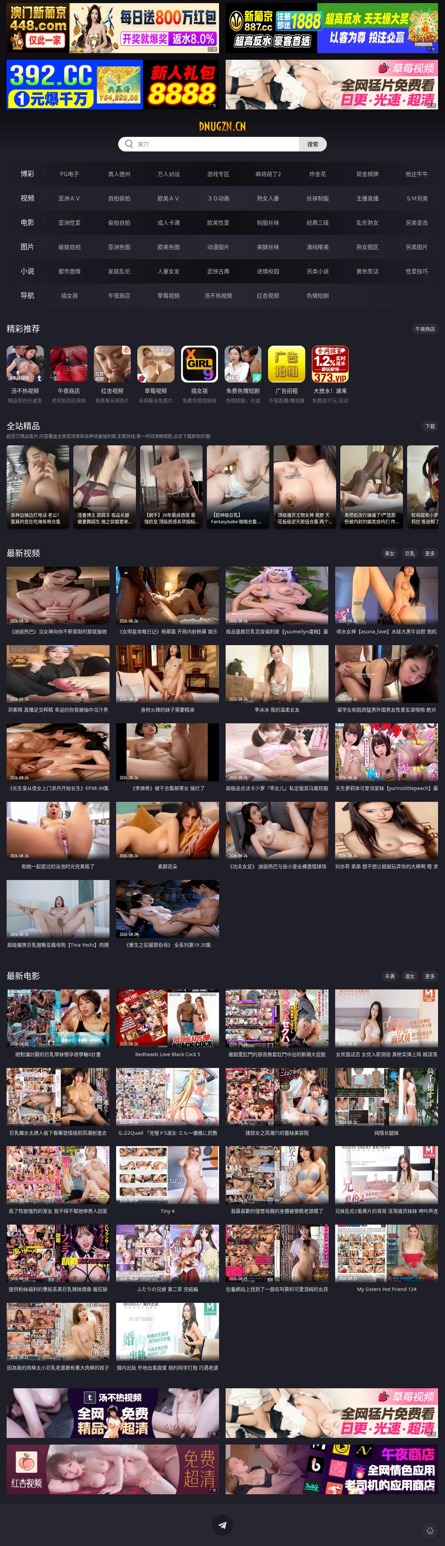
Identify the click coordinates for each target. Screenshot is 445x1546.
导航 (27, 295)
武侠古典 (218, 271)
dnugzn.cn (222, 126)
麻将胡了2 (268, 174)
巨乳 (410, 553)
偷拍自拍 (119, 223)
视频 (27, 198)
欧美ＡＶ (168, 198)
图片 (27, 247)
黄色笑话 (367, 271)
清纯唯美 (318, 247)
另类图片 (417, 247)
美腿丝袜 (268, 247)
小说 (27, 271)
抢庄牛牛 (417, 174)
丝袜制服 (318, 198)
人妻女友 (168, 271)
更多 (430, 553)
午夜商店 (119, 295)
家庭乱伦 (119, 271)
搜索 (312, 144)
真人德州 (119, 174)
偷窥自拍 (69, 247)
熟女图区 (367, 247)
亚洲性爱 (69, 223)
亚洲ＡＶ (69, 198)
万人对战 (168, 174)
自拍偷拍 (119, 198)
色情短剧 (318, 295)
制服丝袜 (268, 223)
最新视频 (23, 553)
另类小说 (318, 271)
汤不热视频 (218, 295)
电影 (27, 222)
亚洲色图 (119, 247)
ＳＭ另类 (417, 198)
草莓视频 (168, 295)
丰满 (390, 976)
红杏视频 (268, 295)
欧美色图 (168, 247)
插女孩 (69, 295)
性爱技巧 (417, 271)
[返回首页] (430, 1530)
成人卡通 (168, 223)
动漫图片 (218, 247)
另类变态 (417, 223)
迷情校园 (268, 271)
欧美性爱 (218, 223)
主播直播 (367, 198)
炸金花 (317, 174)
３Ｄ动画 (218, 198)
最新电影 (23, 975)
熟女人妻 (268, 198)
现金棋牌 (367, 174)
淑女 (410, 976)
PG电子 (69, 174)
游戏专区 (218, 174)
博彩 (27, 174)
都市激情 (69, 271)
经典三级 (318, 223)
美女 (390, 553)
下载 (430, 426)
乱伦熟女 (367, 223)
